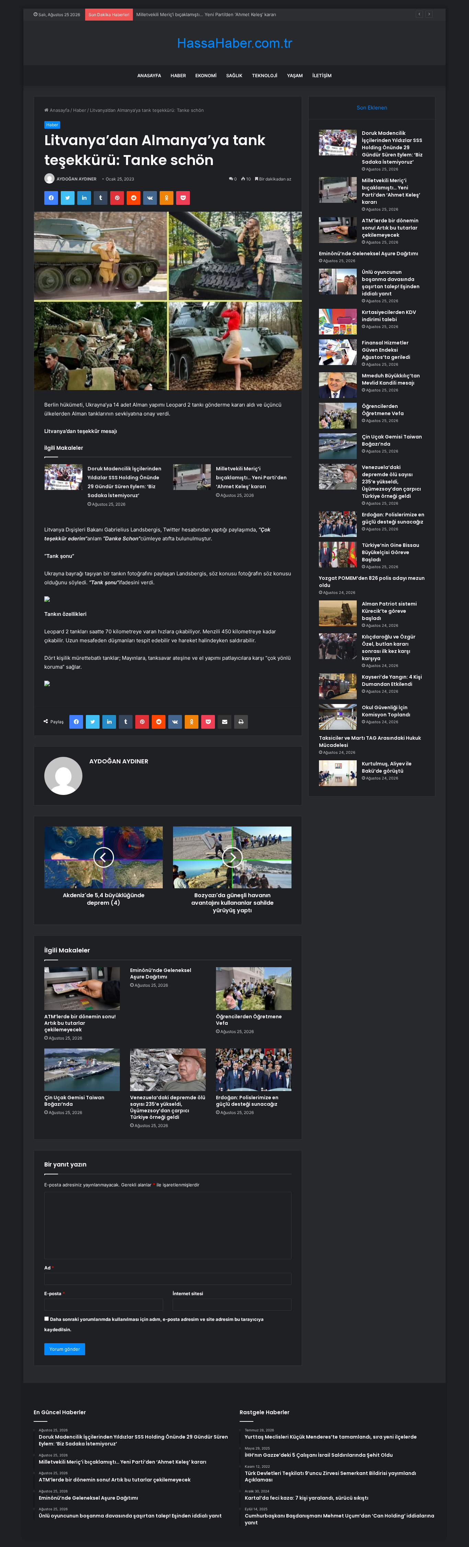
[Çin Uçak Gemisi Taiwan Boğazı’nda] (82, 1069)
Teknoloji (264, 75)
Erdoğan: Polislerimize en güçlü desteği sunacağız (247, 1100)
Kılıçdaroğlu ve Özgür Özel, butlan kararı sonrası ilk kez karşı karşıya (388, 647)
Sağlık (234, 75)
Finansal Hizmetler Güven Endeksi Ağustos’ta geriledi (386, 350)
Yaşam (295, 75)
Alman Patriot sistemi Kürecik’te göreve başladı (389, 611)
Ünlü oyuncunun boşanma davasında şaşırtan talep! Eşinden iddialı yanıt (391, 283)
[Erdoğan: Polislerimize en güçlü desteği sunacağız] (253, 1069)
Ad (49, 1267)
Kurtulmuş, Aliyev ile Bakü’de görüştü (387, 767)
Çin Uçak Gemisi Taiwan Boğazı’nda (74, 1100)
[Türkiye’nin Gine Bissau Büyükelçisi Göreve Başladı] (338, 554)
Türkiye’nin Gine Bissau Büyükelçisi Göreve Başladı (390, 552)
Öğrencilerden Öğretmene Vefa (249, 1020)
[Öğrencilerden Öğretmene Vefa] (253, 988)
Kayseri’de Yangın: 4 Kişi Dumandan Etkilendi (392, 680)
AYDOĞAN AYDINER (76, 178)
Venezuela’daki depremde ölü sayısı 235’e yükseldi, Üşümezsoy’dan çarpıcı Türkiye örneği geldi (167, 1107)
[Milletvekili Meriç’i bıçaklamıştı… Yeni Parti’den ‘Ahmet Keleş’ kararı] (192, 477)
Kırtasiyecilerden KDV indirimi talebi (389, 316)
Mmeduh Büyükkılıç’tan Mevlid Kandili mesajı (391, 379)
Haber (178, 75)
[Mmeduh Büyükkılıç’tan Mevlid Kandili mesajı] (338, 385)
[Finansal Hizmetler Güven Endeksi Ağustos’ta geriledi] (338, 352)
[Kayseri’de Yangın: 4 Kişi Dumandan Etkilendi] (338, 686)
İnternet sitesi (188, 1293)
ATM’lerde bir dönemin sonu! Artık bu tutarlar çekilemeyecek (80, 1023)
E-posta (54, 1293)
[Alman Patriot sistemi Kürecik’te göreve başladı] (338, 613)
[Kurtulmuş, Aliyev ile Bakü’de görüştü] (338, 773)
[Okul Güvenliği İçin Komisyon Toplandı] (338, 717)
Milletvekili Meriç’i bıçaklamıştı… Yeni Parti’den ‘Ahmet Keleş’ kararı (251, 477)
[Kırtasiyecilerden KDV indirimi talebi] (338, 322)
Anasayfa (149, 75)
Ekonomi (206, 75)
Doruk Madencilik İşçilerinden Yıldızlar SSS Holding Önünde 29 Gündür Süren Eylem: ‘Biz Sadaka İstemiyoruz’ (392, 147)
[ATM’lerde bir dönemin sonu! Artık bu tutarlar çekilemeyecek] (82, 988)
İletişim (322, 75)
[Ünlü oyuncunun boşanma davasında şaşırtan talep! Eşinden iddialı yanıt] (338, 281)
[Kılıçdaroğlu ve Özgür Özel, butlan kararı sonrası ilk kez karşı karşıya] (338, 646)
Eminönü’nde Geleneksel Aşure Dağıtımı (160, 973)
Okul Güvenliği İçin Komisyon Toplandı (386, 711)
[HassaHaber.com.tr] (234, 43)
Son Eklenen (372, 107)
